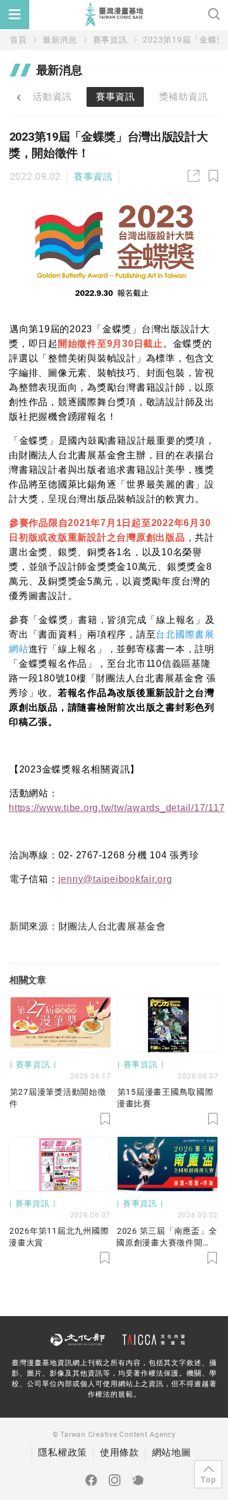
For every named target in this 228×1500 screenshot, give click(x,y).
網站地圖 (171, 1452)
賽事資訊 (110, 39)
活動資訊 (52, 96)
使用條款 (119, 1452)
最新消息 (60, 39)
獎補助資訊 (183, 96)
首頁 (18, 39)
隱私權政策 (62, 1452)
